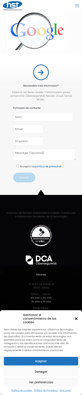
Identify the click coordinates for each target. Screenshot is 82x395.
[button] (76, 319)
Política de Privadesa (46, 390)
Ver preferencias (41, 382)
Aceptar (41, 361)
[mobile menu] (77, 5)
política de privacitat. (48, 166)
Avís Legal (65, 390)
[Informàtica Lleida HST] (13, 6)
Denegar (41, 372)
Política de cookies (21, 390)
